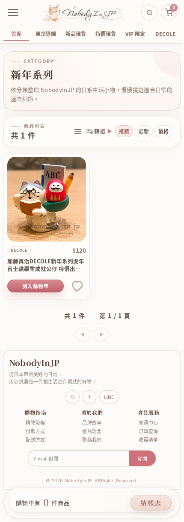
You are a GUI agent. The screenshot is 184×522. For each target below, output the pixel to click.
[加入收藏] (73, 282)
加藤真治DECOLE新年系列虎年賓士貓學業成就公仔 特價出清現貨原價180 (44, 261)
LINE (106, 393)
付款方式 (35, 428)
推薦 (118, 131)
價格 (157, 131)
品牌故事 (89, 419)
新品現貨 (75, 34)
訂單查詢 (143, 428)
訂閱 (139, 454)
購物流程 (35, 419)
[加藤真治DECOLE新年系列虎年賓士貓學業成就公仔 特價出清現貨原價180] (45, 197)
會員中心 (143, 419)
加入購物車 (34, 282)
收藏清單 (143, 436)
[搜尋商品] (149, 12)
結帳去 (151, 502)
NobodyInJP (34, 358)
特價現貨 (105, 34)
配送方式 (35, 436)
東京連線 (46, 34)
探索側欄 (77, 131)
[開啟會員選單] (13, 12)
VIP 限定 (135, 34)
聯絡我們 (89, 436)
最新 (137, 131)
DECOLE (165, 34)
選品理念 (89, 428)
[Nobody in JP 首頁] (82, 12)
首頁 (16, 34)
